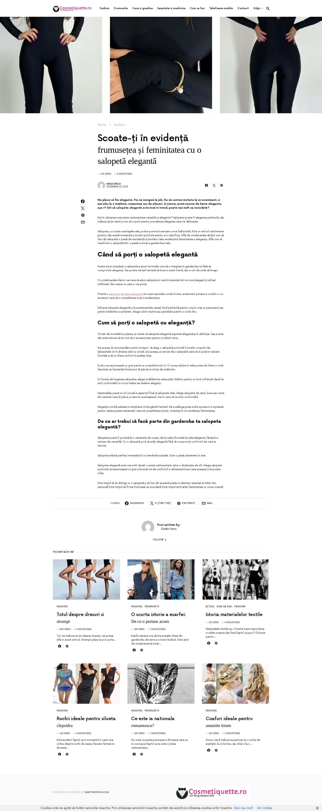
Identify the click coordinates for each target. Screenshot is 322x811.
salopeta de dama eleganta (126, 294)
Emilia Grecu (114, 184)
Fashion (119, 125)
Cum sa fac (224, 606)
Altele (210, 606)
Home (102, 125)
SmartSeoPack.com (97, 792)
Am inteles (264, 808)
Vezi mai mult (243, 808)
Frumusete (152, 606)
